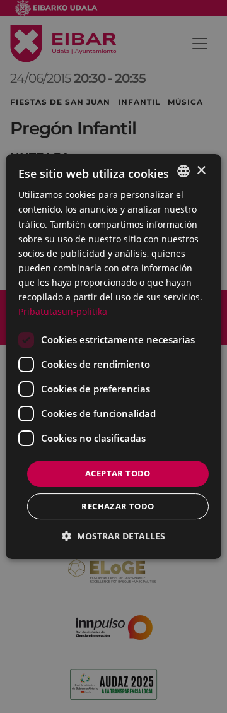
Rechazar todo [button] (117, 506)
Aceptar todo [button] (118, 473)
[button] (113, 536)
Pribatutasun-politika (62, 311)
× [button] (201, 170)
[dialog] (113, 356)
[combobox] (183, 171)
